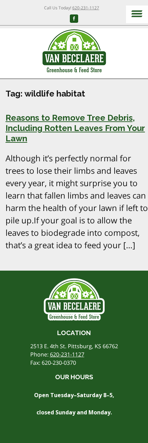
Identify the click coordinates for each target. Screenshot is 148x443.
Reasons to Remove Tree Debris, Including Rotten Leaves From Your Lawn (75, 128)
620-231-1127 (85, 8)
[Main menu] (137, 14)
